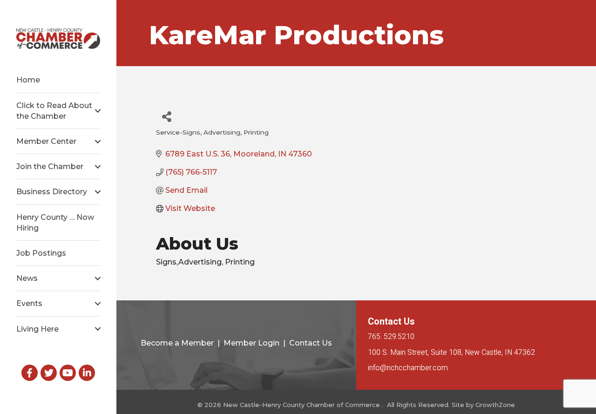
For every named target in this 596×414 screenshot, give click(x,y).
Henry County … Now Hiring (55, 222)
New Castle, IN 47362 (451, 352)
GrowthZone (495, 404)
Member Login (251, 343)
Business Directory (51, 191)
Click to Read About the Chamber (54, 111)
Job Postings (41, 253)
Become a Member (177, 343)
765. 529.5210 (391, 336)
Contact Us (310, 343)
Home (28, 79)
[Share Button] (166, 116)
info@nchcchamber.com (408, 367)
